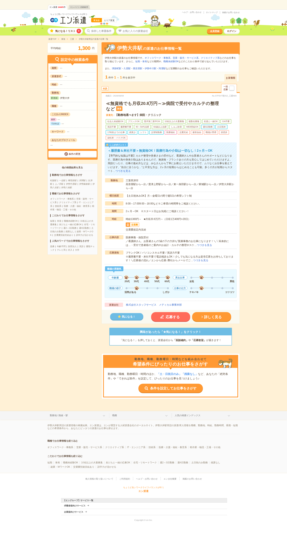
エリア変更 (109, 20)
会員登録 (214, 31)
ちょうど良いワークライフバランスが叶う (68, 14)
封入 (70, 250)
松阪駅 (53, 180)
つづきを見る (123, 170)
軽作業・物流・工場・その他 (205, 447)
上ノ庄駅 (59, 184)
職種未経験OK (71, 221)
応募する (173, 317)
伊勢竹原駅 (71, 184)
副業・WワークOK (60, 466)
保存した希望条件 (101, 31)
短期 (52, 221)
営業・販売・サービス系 (186, 58)
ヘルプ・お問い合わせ (191, 12)
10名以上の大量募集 (92, 462)
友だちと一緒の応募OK (70, 224)
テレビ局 (61, 250)
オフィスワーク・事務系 (62, 199)
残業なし (70, 231)
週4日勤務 (84, 228)
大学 (77, 250)
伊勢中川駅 (150, 68)
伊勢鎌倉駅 (84, 184)
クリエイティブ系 (67, 202)
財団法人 (72, 246)
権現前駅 (72, 180)
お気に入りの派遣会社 (135, 31)
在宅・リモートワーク (145, 462)
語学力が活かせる (84, 235)
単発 (59, 221)
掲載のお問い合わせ (231, 13)
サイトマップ (212, 13)
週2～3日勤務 (70, 228)
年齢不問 (61, 246)
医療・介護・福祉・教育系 (77, 206)
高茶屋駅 (137, 68)
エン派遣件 (57, 7)
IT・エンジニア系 (136, 447)
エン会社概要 (170, 479)
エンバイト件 (79, 7)
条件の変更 (74, 154)
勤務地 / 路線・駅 (59, 415)
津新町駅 (116, 68)
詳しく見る (213, 317)
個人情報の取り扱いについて (99, 479)
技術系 (58, 206)
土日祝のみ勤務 (199, 462)
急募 (52, 246)
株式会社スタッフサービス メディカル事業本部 (154, 304)
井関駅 (82, 180)
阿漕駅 (162, 68)
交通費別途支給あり (63, 235)
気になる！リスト (67, 31)
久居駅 (127, 68)
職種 (114, 415)
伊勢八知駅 (66, 187)
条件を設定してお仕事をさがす (173, 388)
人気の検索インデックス (188, 415)
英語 (81, 246)
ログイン (231, 31)
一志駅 (62, 180)
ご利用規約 (124, 479)
